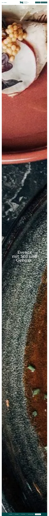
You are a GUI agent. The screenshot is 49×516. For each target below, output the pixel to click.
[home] (24, 2)
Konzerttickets (37, 2)
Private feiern (23, 514)
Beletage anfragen (44, 2)
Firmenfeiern (17, 514)
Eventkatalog (38, 514)
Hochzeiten (10, 514)
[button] (4, 2)
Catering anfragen (31, 514)
